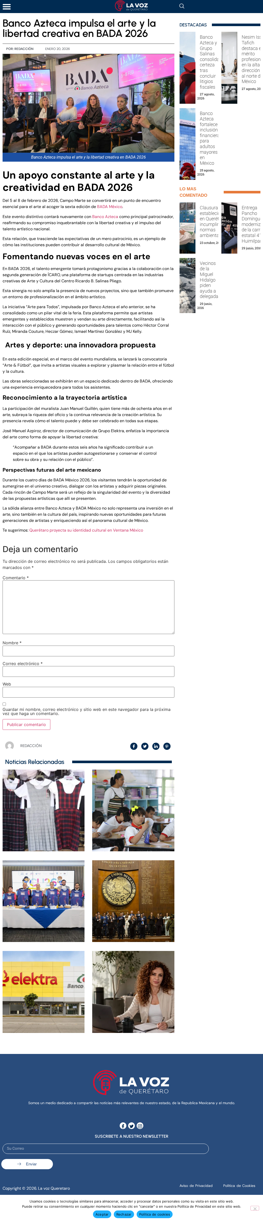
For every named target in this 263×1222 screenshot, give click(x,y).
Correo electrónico (23, 663)
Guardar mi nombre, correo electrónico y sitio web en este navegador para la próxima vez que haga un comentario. (87, 711)
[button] (6, 6)
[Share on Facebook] (133, 746)
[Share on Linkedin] (155, 746)
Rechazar (124, 1214)
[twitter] (131, 1125)
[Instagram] (140, 1125)
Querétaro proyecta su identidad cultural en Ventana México (85, 530)
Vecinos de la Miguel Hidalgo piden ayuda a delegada (209, 280)
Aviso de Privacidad (196, 1185)
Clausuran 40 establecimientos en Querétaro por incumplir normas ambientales (217, 221)
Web (7, 684)
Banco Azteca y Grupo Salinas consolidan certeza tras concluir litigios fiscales (211, 61)
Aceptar (102, 1214)
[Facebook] (123, 1125)
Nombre (12, 643)
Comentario (16, 578)
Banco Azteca (105, 216)
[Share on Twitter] (144, 746)
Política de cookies (154, 1214)
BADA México (109, 206)
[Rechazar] (254, 1208)
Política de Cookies (239, 1185)
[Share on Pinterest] (167, 746)
